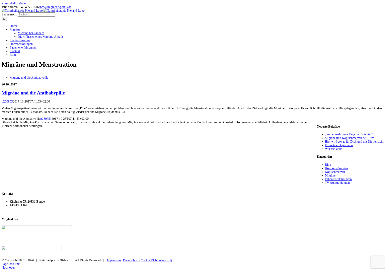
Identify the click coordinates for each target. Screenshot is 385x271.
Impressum (114, 260)
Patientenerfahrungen (338, 179)
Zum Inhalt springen (14, 3)
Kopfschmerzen (335, 172)
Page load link (11, 264)
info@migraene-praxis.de (55, 7)
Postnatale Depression (339, 145)
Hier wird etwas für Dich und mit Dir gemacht (354, 141)
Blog (328, 164)
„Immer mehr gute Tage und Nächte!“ (349, 134)
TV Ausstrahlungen (337, 182)
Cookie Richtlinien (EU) (156, 260)
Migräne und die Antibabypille (29, 77)
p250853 (7, 101)
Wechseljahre (333, 148)
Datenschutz (131, 260)
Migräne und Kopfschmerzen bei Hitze (349, 138)
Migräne (330, 175)
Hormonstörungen (336, 168)
